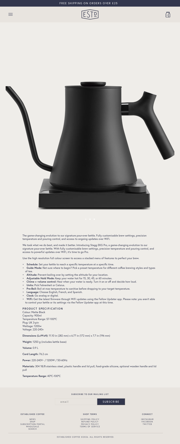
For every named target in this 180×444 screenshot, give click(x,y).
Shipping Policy (90, 419)
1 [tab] (85, 219)
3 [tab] (94, 219)
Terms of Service (90, 426)
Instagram (147, 419)
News (33, 419)
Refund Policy (90, 421)
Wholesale (32, 426)
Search (32, 429)
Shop (33, 421)
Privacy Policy (90, 424)
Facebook (147, 421)
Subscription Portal (32, 424)
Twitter (147, 424)
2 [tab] (90, 219)
